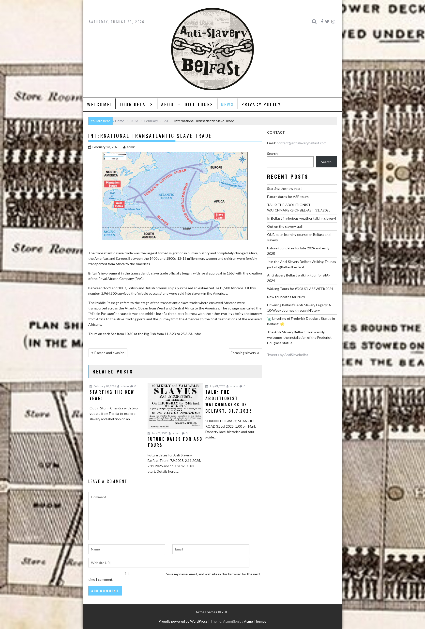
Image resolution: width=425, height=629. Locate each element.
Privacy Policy (261, 104)
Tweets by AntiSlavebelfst (287, 355)
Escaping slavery (243, 353)
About (169, 104)
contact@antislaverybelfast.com (301, 143)
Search (272, 153)
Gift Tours (199, 104)
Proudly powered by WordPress (183, 621)
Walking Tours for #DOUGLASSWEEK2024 (300, 289)
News (227, 104)
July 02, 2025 (159, 433)
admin (131, 147)
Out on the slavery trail (285, 226)
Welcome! (99, 104)
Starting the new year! (284, 188)
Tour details (136, 104)
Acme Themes (255, 621)
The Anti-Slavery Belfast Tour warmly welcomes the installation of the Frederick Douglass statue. (299, 337)
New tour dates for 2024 (286, 297)
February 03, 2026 (104, 386)
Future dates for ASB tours (288, 196)
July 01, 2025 (217, 386)
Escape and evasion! (110, 353)
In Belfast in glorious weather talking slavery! (301, 218)
